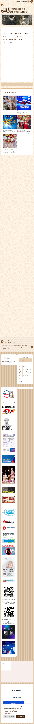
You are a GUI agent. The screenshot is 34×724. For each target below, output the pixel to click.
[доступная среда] (8, 516)
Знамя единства (7, 110)
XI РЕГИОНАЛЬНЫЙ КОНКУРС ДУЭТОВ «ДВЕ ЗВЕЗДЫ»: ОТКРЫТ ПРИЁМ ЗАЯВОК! (9, 132)
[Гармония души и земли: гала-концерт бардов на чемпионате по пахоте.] (10, 147)
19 (23, 372)
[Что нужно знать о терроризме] (8, 524)
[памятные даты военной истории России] (8, 502)
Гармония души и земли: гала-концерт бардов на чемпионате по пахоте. (9, 151)
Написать (14, 703)
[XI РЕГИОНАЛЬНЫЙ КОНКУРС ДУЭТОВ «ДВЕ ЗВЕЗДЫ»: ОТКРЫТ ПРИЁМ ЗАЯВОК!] (10, 128)
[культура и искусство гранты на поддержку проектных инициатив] (8, 493)
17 (19, 372)
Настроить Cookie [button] (9, 716)
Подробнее (7, 713)
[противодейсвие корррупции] (8, 530)
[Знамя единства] (10, 109)
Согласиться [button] (20, 716)
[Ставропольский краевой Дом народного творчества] (17, 9)
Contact (2, 5)
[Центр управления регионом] (8, 537)
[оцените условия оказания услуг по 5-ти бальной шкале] (8, 598)
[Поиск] (28, 1)
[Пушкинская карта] (8, 430)
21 (27, 372)
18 (21, 372)
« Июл (20, 381)
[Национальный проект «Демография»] (8, 576)
